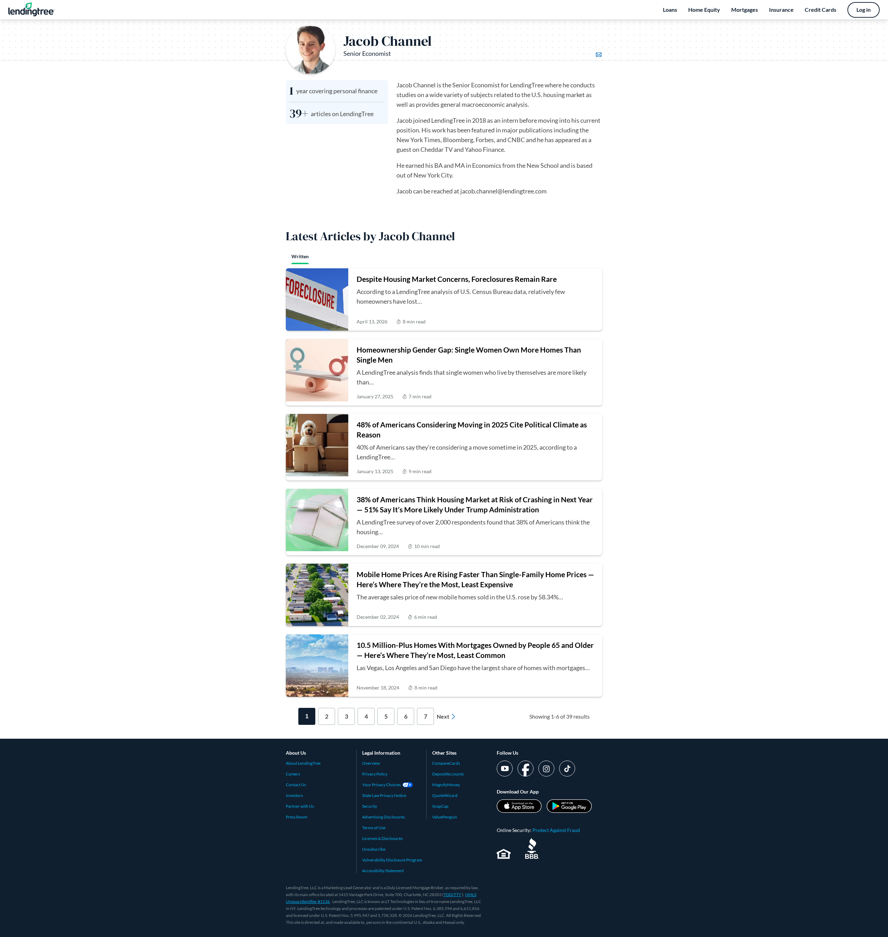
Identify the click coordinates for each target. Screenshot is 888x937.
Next (443, 716)
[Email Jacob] (598, 54)
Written (300, 256)
